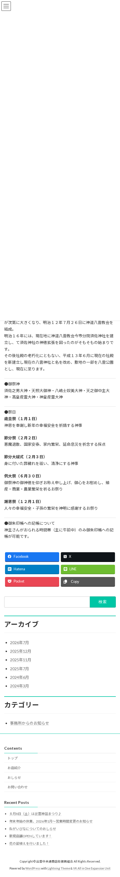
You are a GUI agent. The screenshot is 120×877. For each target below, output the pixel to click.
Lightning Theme (58, 868)
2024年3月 (19, 685)
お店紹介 (14, 768)
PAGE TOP (111, 844)
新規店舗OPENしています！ (30, 836)
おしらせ (14, 778)
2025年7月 (19, 668)
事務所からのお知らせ (29, 723)
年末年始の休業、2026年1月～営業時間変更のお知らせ (51, 821)
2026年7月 (19, 642)
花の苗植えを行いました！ (29, 843)
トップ (13, 758)
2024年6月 (19, 677)
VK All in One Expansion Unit (92, 868)
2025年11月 (20, 659)
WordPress (32, 868)
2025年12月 (20, 651)
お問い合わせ (18, 787)
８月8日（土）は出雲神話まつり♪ (35, 814)
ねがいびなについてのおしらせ (32, 829)
